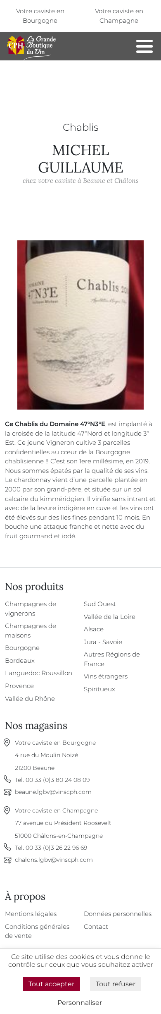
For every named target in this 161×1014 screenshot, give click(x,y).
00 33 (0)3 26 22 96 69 (56, 847)
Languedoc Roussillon (38, 673)
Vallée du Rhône (30, 698)
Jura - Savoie (103, 642)
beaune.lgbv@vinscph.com (53, 792)
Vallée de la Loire (109, 617)
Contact (96, 926)
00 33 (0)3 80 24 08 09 (58, 780)
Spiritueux (99, 689)
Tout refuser (115, 984)
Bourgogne (22, 648)
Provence (19, 686)
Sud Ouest (100, 604)
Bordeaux (20, 660)
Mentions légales (31, 914)
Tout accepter (51, 984)
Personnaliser (79, 1003)
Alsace (94, 629)
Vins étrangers (106, 676)
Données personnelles (118, 914)
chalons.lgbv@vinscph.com (54, 859)
